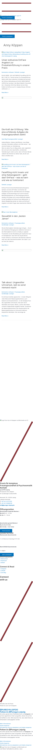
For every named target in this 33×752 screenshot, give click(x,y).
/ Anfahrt (2, 562)
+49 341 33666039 (6, 503)
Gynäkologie (5, 224)
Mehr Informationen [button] (5, 723)
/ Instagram (3, 568)
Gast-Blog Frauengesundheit (9, 139)
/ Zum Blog (3, 572)
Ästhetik (17, 72)
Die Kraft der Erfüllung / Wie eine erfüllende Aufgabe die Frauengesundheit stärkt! (15, 132)
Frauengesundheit (20, 223)
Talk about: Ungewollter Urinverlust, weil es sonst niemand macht (14, 285)
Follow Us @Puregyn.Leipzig (12, 712)
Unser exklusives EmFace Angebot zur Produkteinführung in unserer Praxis (16, 64)
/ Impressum (3, 560)
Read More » (5, 92)
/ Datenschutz (4, 558)
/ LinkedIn (2, 570)
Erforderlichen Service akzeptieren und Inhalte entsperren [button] (15, 727)
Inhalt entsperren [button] (4, 725)
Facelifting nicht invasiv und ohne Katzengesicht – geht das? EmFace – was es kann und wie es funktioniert (15, 176)
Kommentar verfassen (8, 72)
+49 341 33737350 (6, 501)
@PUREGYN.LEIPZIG (9, 710)
